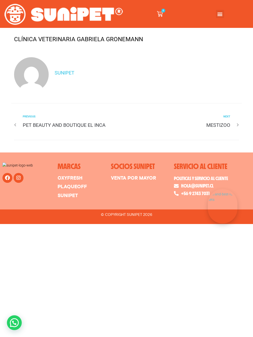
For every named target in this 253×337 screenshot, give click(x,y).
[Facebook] (7, 178)
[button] (220, 14)
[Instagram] (18, 178)
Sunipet (64, 73)
